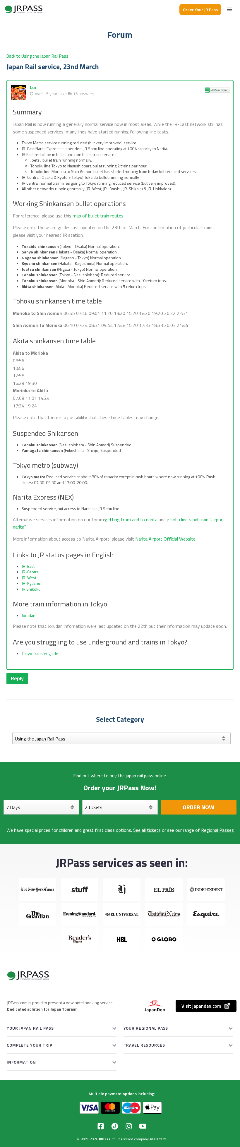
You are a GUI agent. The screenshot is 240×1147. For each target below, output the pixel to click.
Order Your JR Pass (200, 9)
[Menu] (229, 9)
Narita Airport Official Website (165, 538)
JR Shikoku (31, 589)
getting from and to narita (131, 519)
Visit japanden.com (201, 1005)
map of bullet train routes (98, 215)
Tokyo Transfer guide (40, 653)
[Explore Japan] (24, 9)
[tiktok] (114, 1126)
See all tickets (147, 830)
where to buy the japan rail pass (122, 775)
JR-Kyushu (31, 583)
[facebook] (100, 1126)
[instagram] (128, 1126)
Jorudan (28, 615)
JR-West (29, 578)
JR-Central (31, 572)
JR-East (28, 566)
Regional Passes (217, 830)
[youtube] (142, 1126)
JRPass (105, 1139)
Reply (17, 678)
